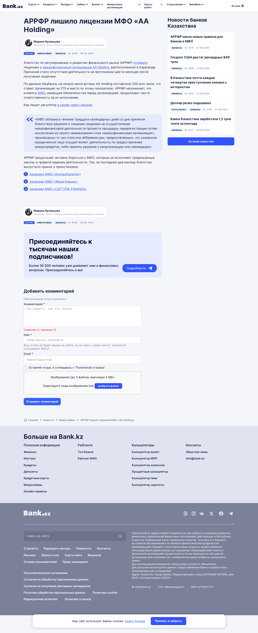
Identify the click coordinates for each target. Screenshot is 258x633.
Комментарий (34, 304)
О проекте (31, 548)
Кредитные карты (36, 478)
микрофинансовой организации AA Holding (76, 67)
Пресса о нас (50, 555)
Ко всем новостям (201, 141)
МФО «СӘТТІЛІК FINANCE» (66, 189)
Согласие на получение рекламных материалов (57, 586)
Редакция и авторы (57, 548)
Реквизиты (83, 548)
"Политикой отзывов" (90, 367)
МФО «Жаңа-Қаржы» (61, 181)
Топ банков (85, 452)
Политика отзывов (78, 599)
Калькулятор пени (144, 478)
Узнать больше (135, 621)
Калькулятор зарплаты (148, 485)
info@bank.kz (195, 458)
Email (28, 354)
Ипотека (29, 458)
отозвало (140, 63)
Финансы (60, 53)
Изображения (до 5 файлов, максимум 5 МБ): (82, 377)
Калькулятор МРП (144, 458)
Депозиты (31, 471)
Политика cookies (105, 592)
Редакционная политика (41, 599)
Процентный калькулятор (150, 471)
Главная (33, 419)
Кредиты (30, 465)
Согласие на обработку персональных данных (56, 579)
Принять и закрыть (168, 620)
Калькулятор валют (146, 452)
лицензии (36, 174)
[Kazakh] (253, 5)
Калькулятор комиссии (148, 465)
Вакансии (94, 555)
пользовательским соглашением (151, 570)
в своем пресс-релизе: (75, 105)
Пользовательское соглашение (46, 573)
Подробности (136, 268)
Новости (48, 419)
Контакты (104, 548)
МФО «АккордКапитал (62, 174)
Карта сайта (73, 555)
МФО (41, 93)
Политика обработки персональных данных (54, 592)
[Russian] (249, 5)
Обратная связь (197, 452)
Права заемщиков (75, 562)
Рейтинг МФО (87, 458)
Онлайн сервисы (35, 491)
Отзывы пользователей (40, 562)
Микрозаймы (44, 53)
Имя (28, 335)
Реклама (30, 555)
